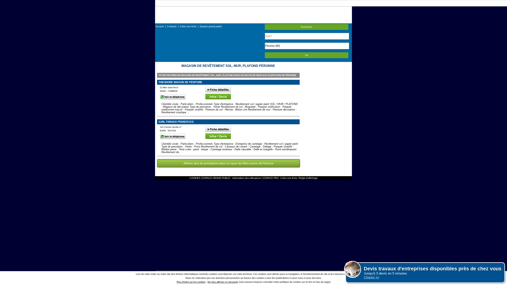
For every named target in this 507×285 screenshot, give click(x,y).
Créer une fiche (188, 26)
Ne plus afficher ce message (223, 282)
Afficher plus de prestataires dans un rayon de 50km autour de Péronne (229, 163)
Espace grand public (211, 26)
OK (306, 55)
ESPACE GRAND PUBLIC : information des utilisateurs (231, 178)
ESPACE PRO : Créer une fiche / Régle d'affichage (290, 178)
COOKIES (195, 178)
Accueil (160, 26)
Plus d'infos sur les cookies (191, 282)
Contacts (171, 26)
